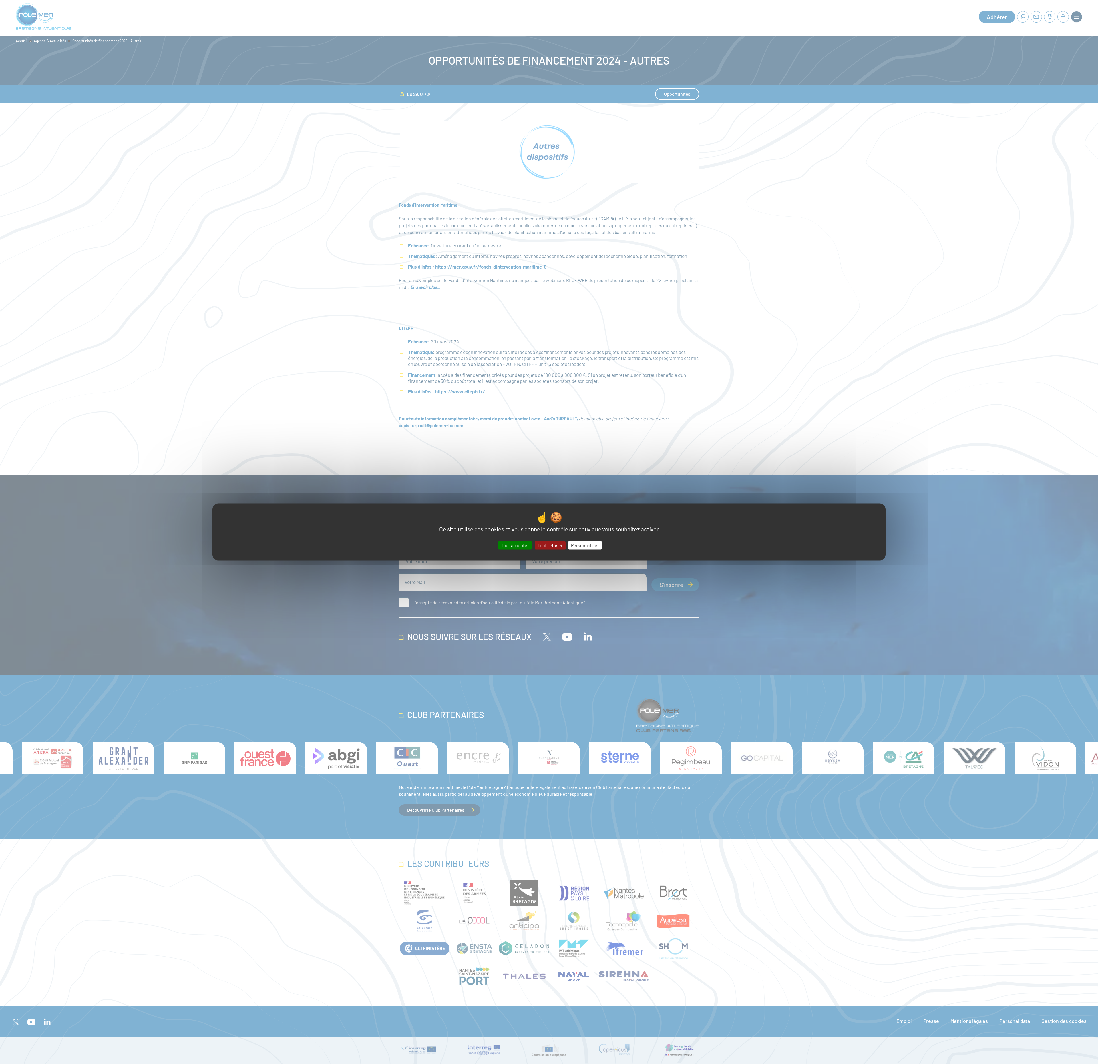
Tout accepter (515, 545)
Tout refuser (550, 545)
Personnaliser (585, 545)
